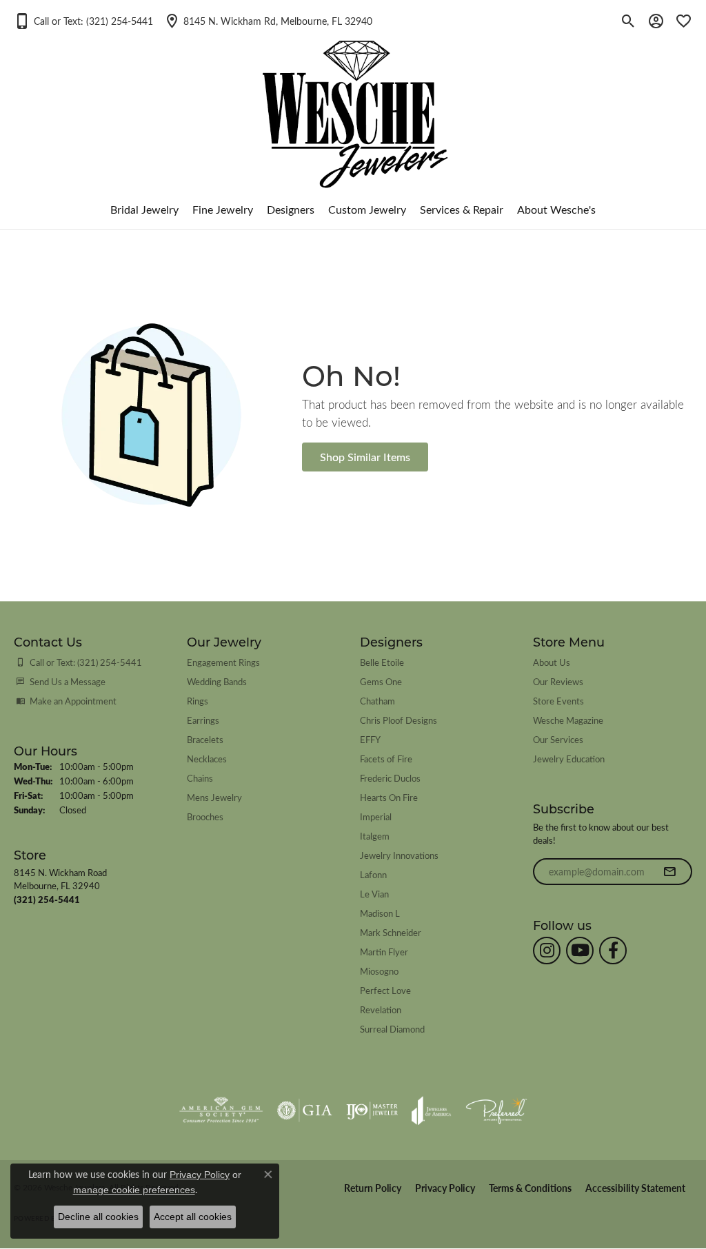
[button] (83, 20)
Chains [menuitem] (200, 778)
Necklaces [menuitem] (207, 758)
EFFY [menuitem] (370, 739)
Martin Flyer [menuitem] (384, 951)
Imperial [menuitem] (376, 816)
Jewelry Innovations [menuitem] (399, 855)
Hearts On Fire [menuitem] (389, 797)
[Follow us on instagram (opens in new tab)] (547, 950)
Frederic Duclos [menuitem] (390, 778)
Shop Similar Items (365, 456)
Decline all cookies (98, 1216)
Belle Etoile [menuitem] (382, 662)
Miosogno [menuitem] (379, 971)
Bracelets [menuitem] (205, 739)
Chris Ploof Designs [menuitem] (398, 720)
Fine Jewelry (222, 209)
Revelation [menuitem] (380, 1009)
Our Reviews (558, 681)
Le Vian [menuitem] (374, 894)
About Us (551, 662)
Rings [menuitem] (197, 701)
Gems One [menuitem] (381, 681)
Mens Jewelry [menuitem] (214, 797)
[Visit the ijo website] (372, 1110)
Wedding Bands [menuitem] (217, 681)
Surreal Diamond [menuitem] (392, 1029)
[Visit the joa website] (432, 1110)
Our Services (558, 739)
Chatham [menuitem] (377, 701)
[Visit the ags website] (221, 1110)
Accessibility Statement (635, 1188)
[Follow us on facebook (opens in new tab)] (613, 950)
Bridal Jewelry (144, 209)
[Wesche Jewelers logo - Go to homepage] (353, 103)
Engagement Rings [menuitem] (223, 662)
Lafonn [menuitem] (373, 874)
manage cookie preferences (134, 1189)
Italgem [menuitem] (375, 836)
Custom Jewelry (367, 209)
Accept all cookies (193, 1216)
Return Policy (372, 1188)
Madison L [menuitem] (380, 913)
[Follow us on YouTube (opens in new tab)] (580, 950)
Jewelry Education (569, 758)
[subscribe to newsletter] (669, 872)
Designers (290, 209)
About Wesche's (556, 209)
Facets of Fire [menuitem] (386, 758)
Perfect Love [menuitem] (385, 990)
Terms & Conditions (530, 1188)
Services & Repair (461, 209)
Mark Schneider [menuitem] (390, 932)
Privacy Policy (445, 1188)
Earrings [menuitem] (203, 720)
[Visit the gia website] (304, 1110)
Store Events (558, 701)
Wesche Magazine (568, 720)
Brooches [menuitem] (205, 816)
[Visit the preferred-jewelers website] (496, 1110)
